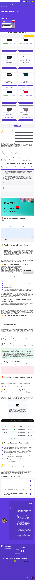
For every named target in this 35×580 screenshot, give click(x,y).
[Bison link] (9, 57)
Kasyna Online (3, 4)
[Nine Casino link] (9, 92)
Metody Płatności (23, 4)
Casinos (5, 6)
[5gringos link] (26, 109)
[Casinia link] (26, 74)
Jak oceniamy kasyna (17, 553)
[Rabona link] (26, 92)
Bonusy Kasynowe (30, 4)
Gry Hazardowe (10, 4)
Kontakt (15, 552)
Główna (2, 6)
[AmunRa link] (9, 40)
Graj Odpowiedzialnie (17, 549)
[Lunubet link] (9, 74)
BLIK (9, 400)
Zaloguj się (26, 1)
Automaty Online (17, 4)
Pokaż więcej (17, 125)
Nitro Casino (29, 142)
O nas (15, 545)
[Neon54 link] (9, 109)
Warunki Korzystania (17, 548)
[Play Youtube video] (17, 207)
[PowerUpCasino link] (26, 40)
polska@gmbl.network (24, 547)
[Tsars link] (26, 57)
